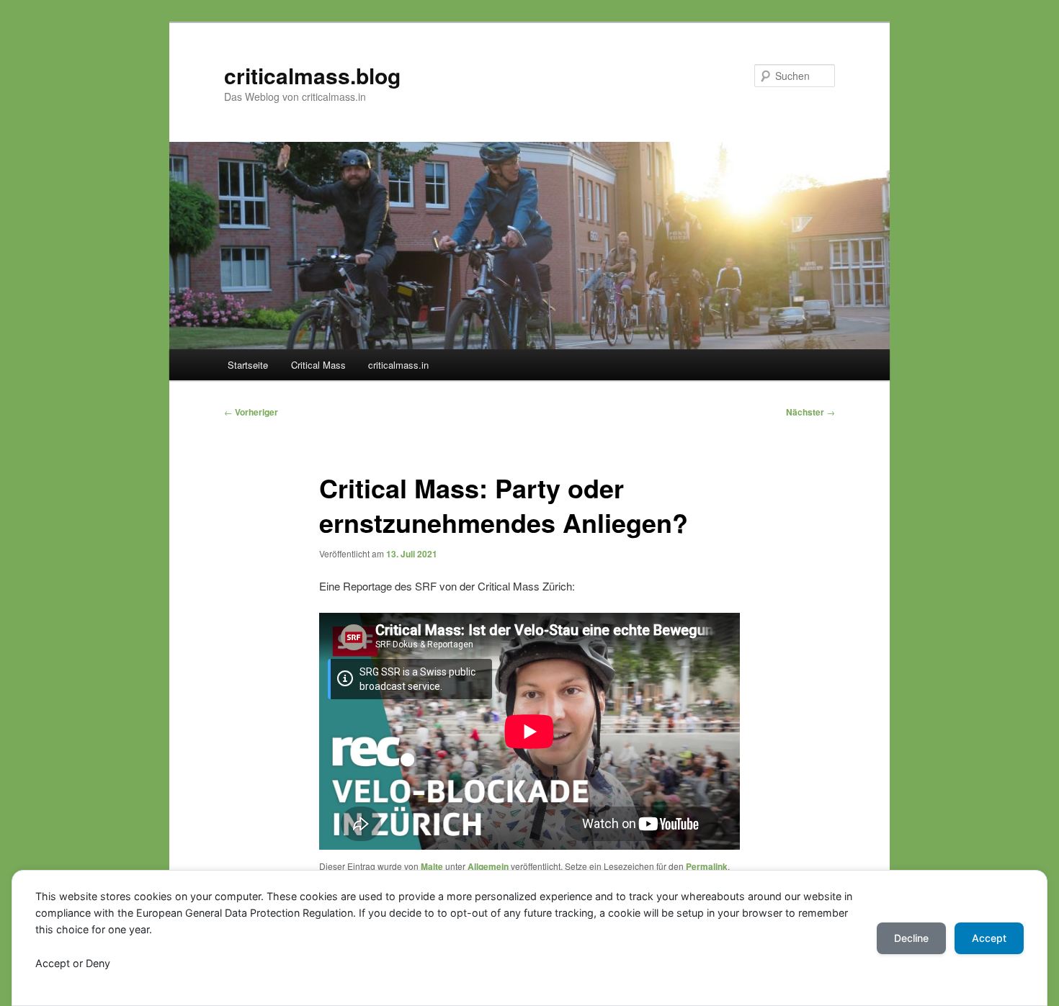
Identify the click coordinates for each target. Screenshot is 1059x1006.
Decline (911, 938)
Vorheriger (251, 411)
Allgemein (488, 866)
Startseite (248, 365)
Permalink (707, 866)
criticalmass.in (398, 365)
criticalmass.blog (312, 75)
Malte (432, 866)
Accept (989, 938)
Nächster (810, 411)
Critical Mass (318, 365)
